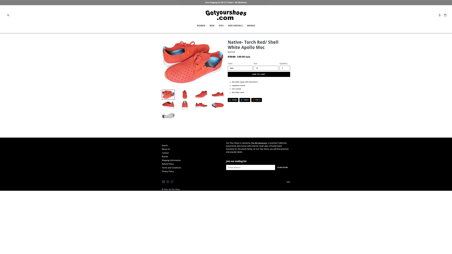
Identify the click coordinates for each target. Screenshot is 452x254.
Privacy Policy (168, 171)
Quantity (283, 63)
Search (165, 145)
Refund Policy (168, 164)
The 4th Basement (259, 143)
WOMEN (201, 25)
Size (255, 63)
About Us (166, 149)
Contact (165, 153)
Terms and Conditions (171, 168)
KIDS (221, 25)
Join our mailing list (236, 161)
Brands (165, 156)
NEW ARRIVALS (235, 25)
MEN (212, 25)
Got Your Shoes (174, 189)
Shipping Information (171, 160)
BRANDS (251, 25)
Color (230, 63)
